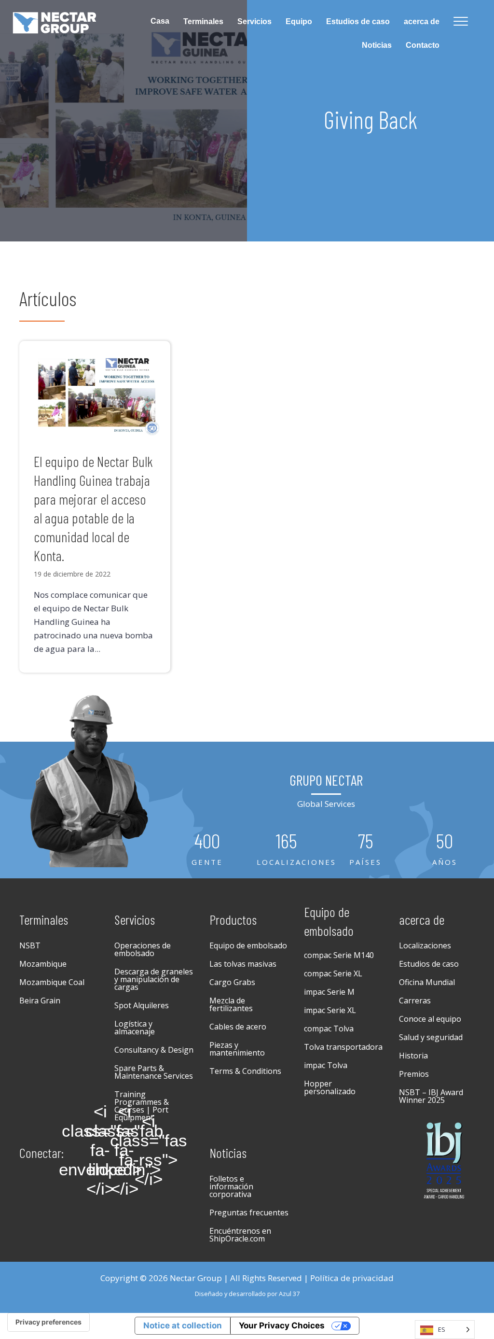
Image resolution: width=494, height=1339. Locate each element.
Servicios (254, 21)
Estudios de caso (358, 21)
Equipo (299, 21)
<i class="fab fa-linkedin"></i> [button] (124, 1150)
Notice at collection (182, 1325)
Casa (160, 21)
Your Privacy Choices (282, 1325)
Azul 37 (289, 1293)
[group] (207, 849)
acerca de (421, 21)
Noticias (377, 45)
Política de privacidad (352, 1277)
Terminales (203, 21)
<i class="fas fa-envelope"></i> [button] (100, 1150)
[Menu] (461, 22)
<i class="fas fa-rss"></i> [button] (148, 1150)
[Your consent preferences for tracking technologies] (48, 1322)
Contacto (422, 45)
